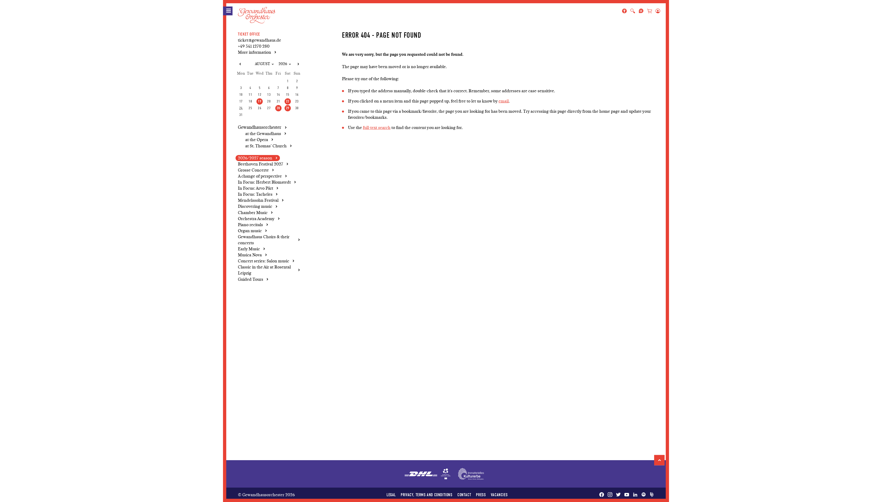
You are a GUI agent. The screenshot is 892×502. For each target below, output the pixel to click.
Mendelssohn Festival (258, 200)
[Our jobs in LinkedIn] (635, 495)
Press (481, 494)
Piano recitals (250, 225)
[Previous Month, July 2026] (240, 64)
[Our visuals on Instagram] (610, 495)
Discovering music (255, 206)
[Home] (256, 11)
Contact (464, 494)
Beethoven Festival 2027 (260, 164)
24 (241, 108)
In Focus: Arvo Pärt (255, 188)
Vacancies (499, 494)
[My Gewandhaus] (657, 11)
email (503, 101)
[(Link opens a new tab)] (445, 474)
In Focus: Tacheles (255, 194)
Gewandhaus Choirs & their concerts (263, 240)
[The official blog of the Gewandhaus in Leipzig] (651, 495)
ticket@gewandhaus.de (259, 40)
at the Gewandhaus (263, 133)
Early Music (249, 249)
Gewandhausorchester (259, 127)
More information (254, 52)
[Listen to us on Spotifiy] (643, 495)
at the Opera (256, 139)
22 (287, 101)
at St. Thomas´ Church (266, 146)
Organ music (250, 231)
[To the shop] (649, 11)
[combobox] (260, 64)
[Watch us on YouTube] (627, 495)
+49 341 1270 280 (253, 46)
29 (287, 108)
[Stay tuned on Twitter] (618, 495)
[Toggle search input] (633, 11)
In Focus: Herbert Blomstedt (264, 182)
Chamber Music (253, 212)
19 (259, 101)
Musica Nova (250, 255)
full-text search (376, 127)
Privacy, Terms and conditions (426, 494)
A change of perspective (260, 176)
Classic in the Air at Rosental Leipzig (264, 270)
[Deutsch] (641, 11)
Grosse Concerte (253, 170)
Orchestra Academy (256, 218)
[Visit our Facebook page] (602, 495)
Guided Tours (250, 279)
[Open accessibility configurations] (625, 11)
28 (278, 108)
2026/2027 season (255, 158)
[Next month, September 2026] (298, 64)
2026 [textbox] (283, 63)
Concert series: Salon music (263, 261)
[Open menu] (228, 11)
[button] (659, 460)
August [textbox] (262, 63)
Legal (391, 494)
